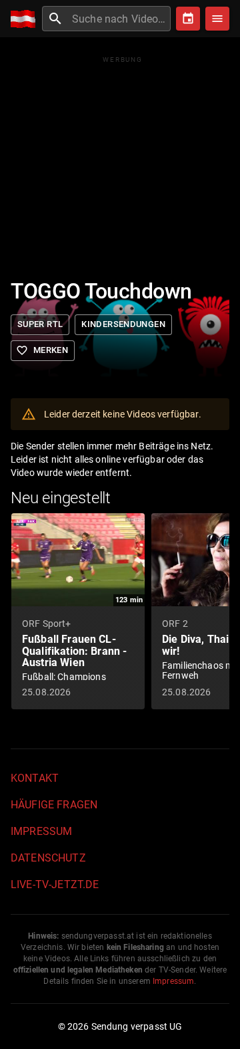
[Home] (26, 19)
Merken (42, 350)
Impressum (41, 831)
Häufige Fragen (54, 804)
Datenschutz (48, 858)
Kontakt (35, 778)
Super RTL (40, 324)
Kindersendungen (123, 324)
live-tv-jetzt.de (55, 884)
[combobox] (120, 18)
